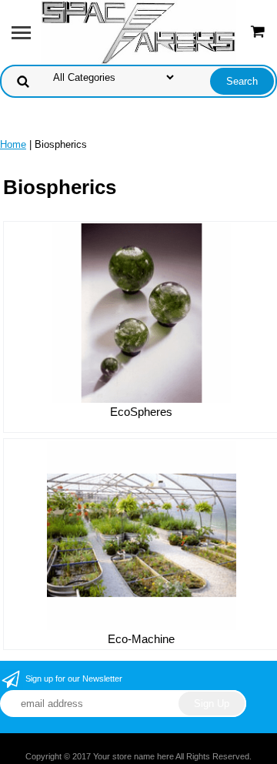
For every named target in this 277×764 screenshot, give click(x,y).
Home (13, 144)
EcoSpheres (141, 411)
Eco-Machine (141, 638)
